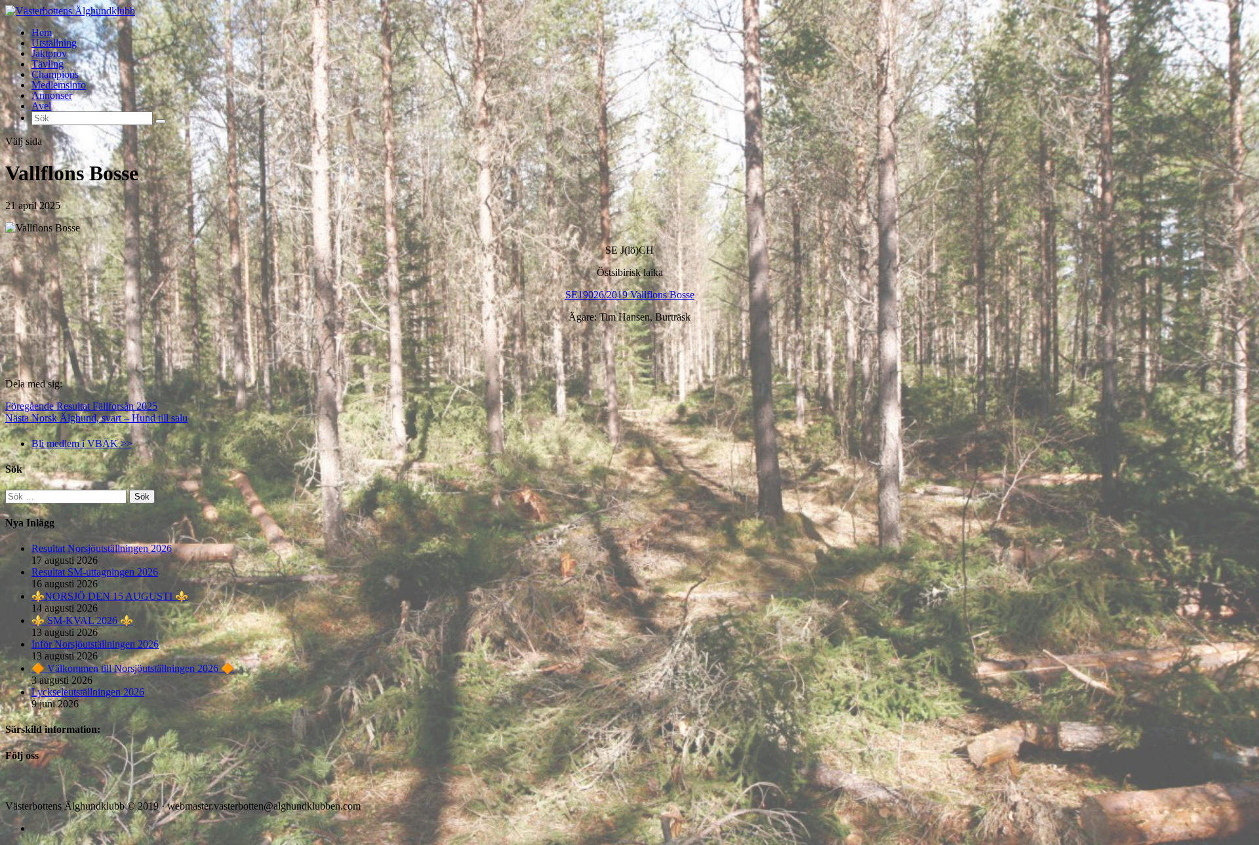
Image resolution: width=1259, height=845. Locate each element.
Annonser (51, 95)
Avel (41, 105)
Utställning (54, 43)
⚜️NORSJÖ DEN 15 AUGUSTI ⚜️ (109, 596)
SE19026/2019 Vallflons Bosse (629, 294)
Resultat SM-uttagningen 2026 (94, 572)
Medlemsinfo (58, 84)
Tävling (47, 63)
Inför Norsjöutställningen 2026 (95, 644)
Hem (41, 32)
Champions (55, 74)
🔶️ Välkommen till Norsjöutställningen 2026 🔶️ (132, 668)
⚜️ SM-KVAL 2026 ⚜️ (82, 620)
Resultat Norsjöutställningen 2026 (101, 548)
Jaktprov (49, 53)
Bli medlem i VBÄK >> (81, 443)
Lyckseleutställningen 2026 (87, 692)
